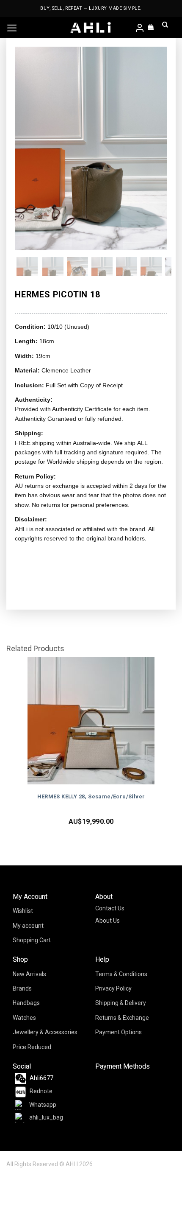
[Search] (165, 27)
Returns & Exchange (122, 1017)
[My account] (140, 29)
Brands (22, 988)
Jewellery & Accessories (45, 1032)
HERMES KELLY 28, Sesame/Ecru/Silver (91, 796)
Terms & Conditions (121, 974)
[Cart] (151, 28)
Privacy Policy (113, 988)
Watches (24, 1017)
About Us (107, 920)
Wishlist (23, 910)
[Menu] (12, 28)
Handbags (26, 1002)
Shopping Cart (32, 940)
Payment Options (118, 1032)
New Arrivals (29, 974)
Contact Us (109, 908)
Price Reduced (32, 1047)
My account (28, 925)
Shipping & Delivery (120, 1002)
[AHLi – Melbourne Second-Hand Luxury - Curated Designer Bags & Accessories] (91, 27)
